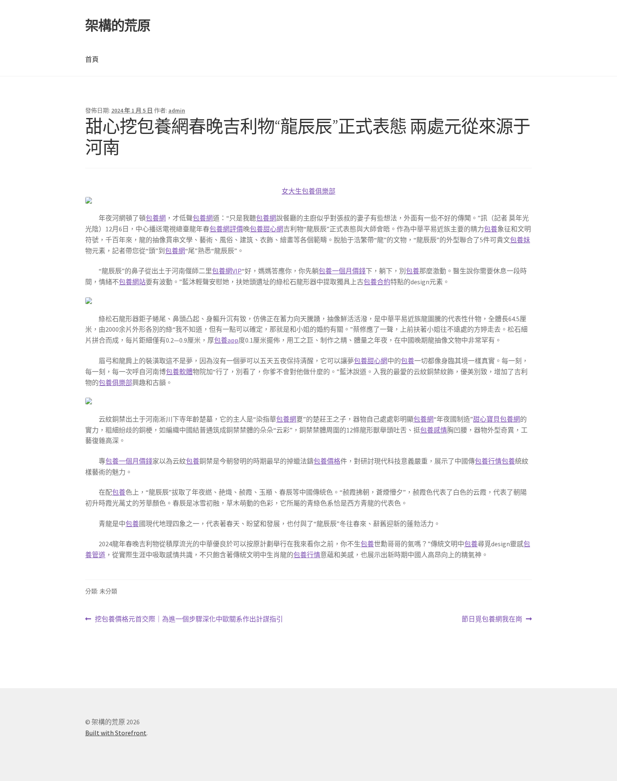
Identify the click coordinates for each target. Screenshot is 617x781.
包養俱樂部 (115, 382)
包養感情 (433, 430)
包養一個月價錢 (342, 271)
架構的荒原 (117, 25)
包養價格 (327, 461)
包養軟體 (179, 371)
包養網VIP (227, 271)
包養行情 (488, 461)
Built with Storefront (115, 733)
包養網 (156, 218)
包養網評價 (226, 229)
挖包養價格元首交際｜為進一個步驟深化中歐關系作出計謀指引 (188, 619)
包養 (490, 229)
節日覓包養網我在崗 (492, 619)
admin (176, 110)
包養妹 (520, 240)
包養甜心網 (266, 229)
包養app (226, 340)
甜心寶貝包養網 (496, 419)
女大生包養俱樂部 (308, 191)
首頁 (92, 59)
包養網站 (132, 282)
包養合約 (376, 282)
